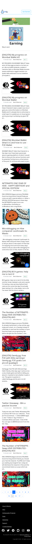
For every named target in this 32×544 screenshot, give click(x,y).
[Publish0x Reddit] (18, 530)
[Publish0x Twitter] (8, 530)
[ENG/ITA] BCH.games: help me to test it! (15, 272)
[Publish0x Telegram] (13, 530)
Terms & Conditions (24, 534)
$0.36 (25, 236)
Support (4, 523)
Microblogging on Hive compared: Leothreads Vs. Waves (14, 231)
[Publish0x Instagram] (23, 530)
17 (19, 496)
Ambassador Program (8, 513)
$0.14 (25, 365)
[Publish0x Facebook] (3, 530)
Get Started (26, 12)
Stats (3, 516)
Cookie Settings (7, 526)
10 (9, 496)
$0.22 (25, 190)
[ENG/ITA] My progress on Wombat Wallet (14, 98)
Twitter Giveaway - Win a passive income (13, 404)
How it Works (6, 506)
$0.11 (25, 59)
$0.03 (25, 102)
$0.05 (25, 276)
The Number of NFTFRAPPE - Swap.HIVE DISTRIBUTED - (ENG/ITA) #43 (15, 315)
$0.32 (26, 147)
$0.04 (25, 408)
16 (16, 496)
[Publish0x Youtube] (28, 530)
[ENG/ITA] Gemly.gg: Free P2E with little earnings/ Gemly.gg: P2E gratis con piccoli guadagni (14, 359)
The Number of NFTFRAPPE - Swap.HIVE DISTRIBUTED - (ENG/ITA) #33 (15, 448)
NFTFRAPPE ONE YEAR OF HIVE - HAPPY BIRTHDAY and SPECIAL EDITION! (15, 186)
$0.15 (25, 319)
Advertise (5, 519)
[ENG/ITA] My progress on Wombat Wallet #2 (14, 56)
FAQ (3, 509)
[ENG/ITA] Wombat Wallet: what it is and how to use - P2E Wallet (14, 142)
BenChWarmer (17, 59)
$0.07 (25, 453)
